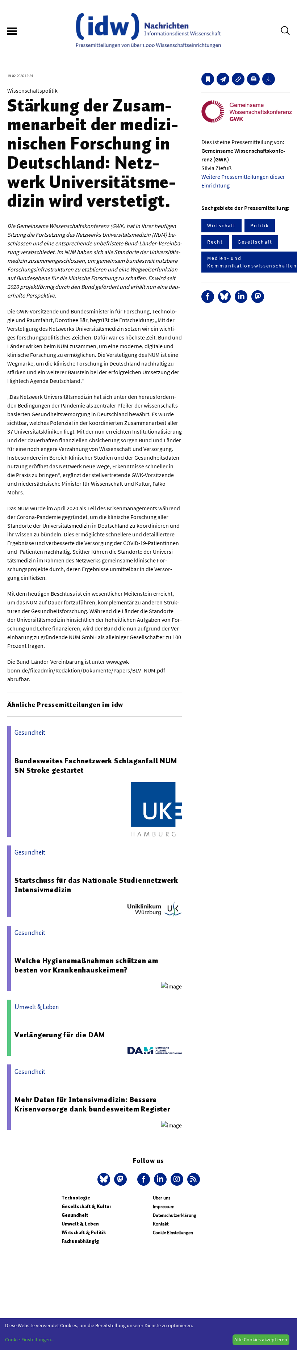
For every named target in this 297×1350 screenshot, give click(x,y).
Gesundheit (75, 1215)
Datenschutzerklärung (174, 1215)
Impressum (164, 1206)
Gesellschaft (255, 242)
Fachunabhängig (80, 1241)
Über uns (161, 1198)
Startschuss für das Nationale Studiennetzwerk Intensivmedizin (96, 885)
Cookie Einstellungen (173, 1232)
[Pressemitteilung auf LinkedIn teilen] (241, 296)
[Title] (238, 79)
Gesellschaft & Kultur (86, 1206)
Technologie (76, 1197)
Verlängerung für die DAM (59, 1034)
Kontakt (160, 1224)
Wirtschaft (221, 225)
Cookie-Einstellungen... (29, 1339)
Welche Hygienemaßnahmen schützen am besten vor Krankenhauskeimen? (86, 965)
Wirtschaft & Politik (84, 1232)
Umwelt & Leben (80, 1223)
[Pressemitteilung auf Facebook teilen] (207, 296)
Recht (215, 242)
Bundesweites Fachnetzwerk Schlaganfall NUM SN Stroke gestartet (95, 765)
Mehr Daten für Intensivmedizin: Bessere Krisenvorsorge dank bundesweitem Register (92, 1104)
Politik (259, 225)
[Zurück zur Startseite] (148, 30)
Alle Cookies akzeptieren (260, 1339)
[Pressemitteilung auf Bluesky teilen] (224, 296)
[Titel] (207, 79)
